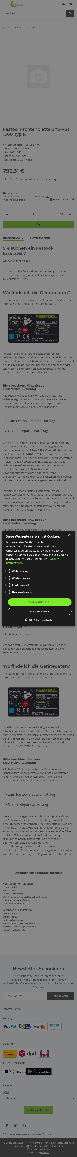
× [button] (69, 535)
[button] (38, 620)
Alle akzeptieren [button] (39, 602)
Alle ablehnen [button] (39, 611)
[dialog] (38, 578)
